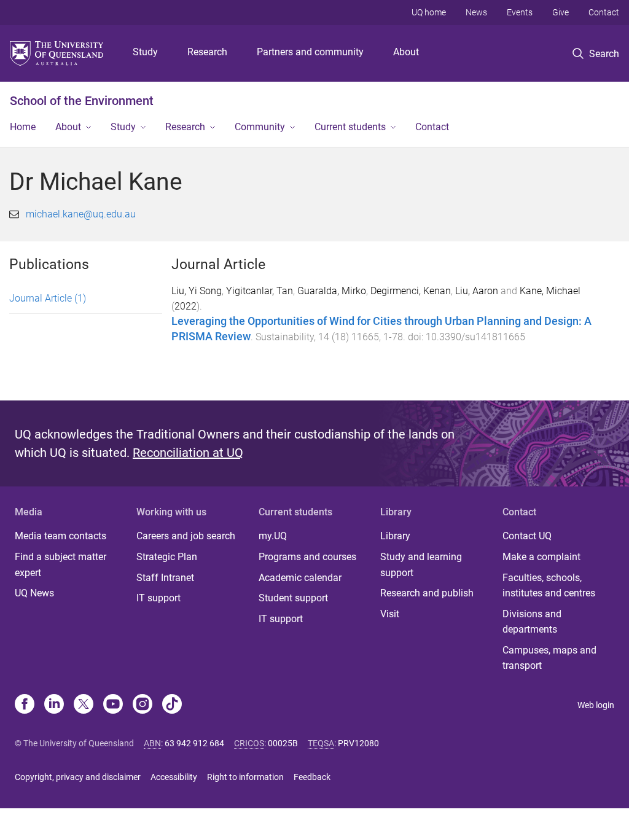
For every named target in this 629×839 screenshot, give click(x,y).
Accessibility (173, 777)
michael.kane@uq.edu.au (81, 214)
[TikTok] (172, 705)
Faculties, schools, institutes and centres (548, 585)
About (406, 52)
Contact (603, 12)
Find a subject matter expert (60, 565)
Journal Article (47, 298)
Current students (350, 127)
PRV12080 (358, 743)
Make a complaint (541, 557)
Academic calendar (300, 577)
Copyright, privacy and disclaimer (78, 777)
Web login (595, 705)
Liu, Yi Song (196, 291)
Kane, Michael (550, 291)
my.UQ (273, 536)
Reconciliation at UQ (188, 452)
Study (145, 52)
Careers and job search (185, 536)
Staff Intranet (165, 577)
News (476, 12)
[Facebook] (24, 705)
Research (207, 52)
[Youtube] (113, 705)
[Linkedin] (54, 705)
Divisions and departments (531, 622)
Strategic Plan (166, 557)
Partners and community (310, 52)
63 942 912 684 (194, 743)
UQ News (34, 593)
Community (260, 127)
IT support (158, 598)
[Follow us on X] (83, 705)
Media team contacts (60, 536)
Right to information (245, 777)
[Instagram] (142, 705)
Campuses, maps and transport (549, 658)
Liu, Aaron (476, 291)
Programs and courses (307, 557)
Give (560, 12)
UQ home (429, 12)
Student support (293, 598)
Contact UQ (527, 536)
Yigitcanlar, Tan (259, 291)
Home (23, 127)
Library (395, 536)
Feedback (312, 777)
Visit (389, 614)
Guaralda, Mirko (331, 291)
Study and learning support (421, 565)
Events (520, 12)
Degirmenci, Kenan (410, 291)
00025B (283, 743)
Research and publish (427, 593)
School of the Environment (82, 100)
